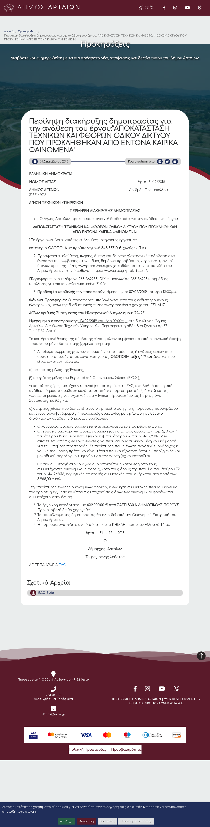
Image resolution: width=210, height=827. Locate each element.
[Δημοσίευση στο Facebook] (160, 161)
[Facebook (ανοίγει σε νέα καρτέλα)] (164, 8)
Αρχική (9, 31)
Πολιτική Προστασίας (88, 750)
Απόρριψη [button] (86, 821)
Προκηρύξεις (27, 31)
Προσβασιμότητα (126, 750)
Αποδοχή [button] (66, 821)
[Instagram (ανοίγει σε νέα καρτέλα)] (175, 8)
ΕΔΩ (62, 565)
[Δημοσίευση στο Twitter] (167, 161)
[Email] (175, 161)
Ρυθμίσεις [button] (107, 821)
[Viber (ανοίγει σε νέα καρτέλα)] (200, 8)
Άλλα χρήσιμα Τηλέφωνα (53, 699)
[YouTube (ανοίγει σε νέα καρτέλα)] (187, 8)
